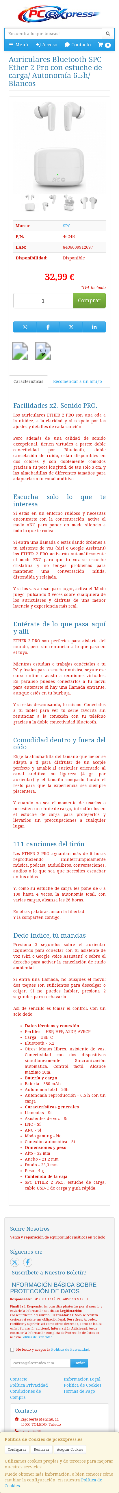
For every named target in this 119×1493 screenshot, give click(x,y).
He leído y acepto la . (53, 1349)
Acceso (49, 45)
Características (28, 381)
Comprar (89, 300)
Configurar (17, 1449)
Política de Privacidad (37, 1337)
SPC (66, 225)
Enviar (79, 1363)
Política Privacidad (29, 1385)
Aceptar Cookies (70, 1449)
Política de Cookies (82, 1385)
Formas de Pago (79, 1391)
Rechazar (41, 1449)
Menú (21, 45)
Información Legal (82, 1379)
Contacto (80, 45)
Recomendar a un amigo (77, 381)
